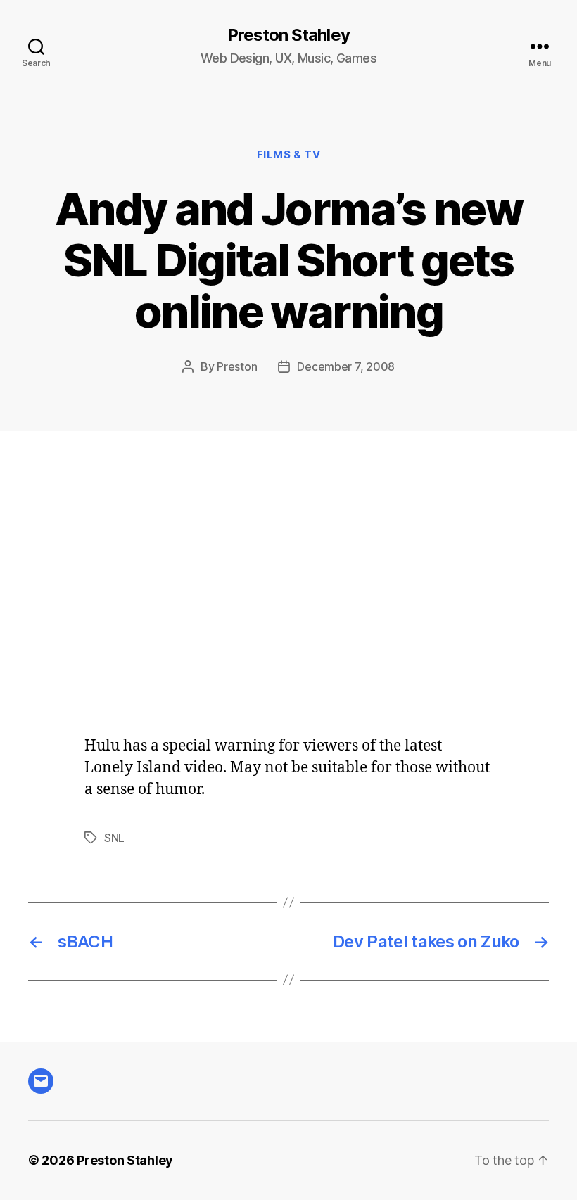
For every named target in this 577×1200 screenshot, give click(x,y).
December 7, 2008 (346, 366)
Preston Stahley (288, 35)
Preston (237, 366)
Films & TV (289, 154)
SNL (114, 838)
